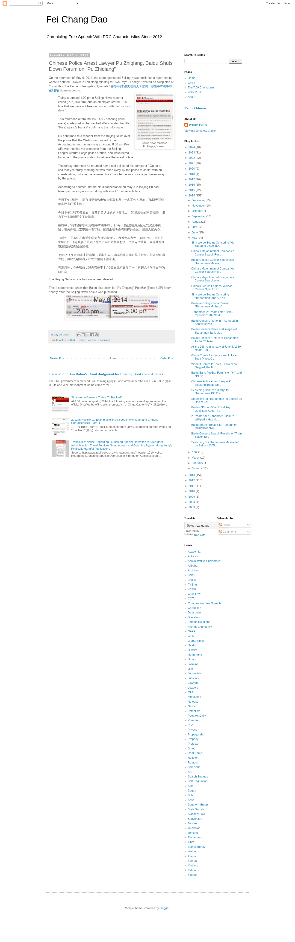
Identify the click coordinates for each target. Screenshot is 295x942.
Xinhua (192, 861)
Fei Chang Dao (77, 19)
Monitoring (194, 696)
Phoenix (193, 720)
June (195, 232)
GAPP (191, 631)
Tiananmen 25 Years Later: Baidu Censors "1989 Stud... (212, 313)
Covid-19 (193, 83)
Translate (199, 535)
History (82, 340)
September (199, 216)
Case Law (194, 594)
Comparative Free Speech (204, 603)
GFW (191, 636)
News (191, 706)
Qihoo (191, 748)
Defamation (195, 612)
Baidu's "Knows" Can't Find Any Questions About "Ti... (210, 409)
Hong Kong (195, 654)
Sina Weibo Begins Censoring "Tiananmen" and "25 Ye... (210, 296)
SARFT (192, 772)
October (197, 211)
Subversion (195, 818)
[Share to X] (87, 334)
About (191, 97)
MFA (190, 692)
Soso (191, 800)
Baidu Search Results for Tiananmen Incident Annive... (214, 426)
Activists (64, 340)
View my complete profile (200, 130)
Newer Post (57, 358)
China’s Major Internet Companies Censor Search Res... (212, 253)
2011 (192, 486)
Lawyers (92, 340)
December (199, 200)
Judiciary (193, 678)
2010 (192, 491)
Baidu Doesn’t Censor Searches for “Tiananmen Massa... (213, 261)
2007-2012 (195, 92)
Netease (193, 701)
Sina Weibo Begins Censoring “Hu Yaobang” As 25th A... (212, 244)
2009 (192, 496)
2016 (192, 184)
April (195, 452)
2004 (192, 502)
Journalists (194, 673)
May (195, 237)
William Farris (198, 124)
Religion (193, 757)
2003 (192, 507)
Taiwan (192, 823)
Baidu (73, 340)
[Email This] (79, 334)
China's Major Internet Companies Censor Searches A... (212, 279)
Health (192, 645)
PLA (190, 725)
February (198, 463)
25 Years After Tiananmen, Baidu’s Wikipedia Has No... (212, 417)
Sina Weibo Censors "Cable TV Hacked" (96, 397)
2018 (192, 174)
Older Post (167, 358)
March (196, 457)
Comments (229, 531)
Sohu (191, 795)
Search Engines (198, 776)
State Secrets (196, 809)
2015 (192, 190)
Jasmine (193, 664)
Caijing (192, 584)
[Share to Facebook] (92, 334)
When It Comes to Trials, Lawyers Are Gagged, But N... (214, 366)
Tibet (191, 842)
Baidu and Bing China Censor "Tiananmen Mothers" (210, 305)
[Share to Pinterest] (96, 334)
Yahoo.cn (194, 870)
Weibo (192, 851)
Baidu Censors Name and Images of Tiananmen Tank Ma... (214, 331)
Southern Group (198, 804)
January (197, 468)
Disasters (194, 617)
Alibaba (193, 565)
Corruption (194, 608)
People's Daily (197, 715)
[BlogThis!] (83, 334)
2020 (192, 168)
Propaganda (196, 734)
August (196, 221)
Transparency (196, 846)
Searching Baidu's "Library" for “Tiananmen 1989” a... (210, 392)
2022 (192, 157)
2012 (192, 480)
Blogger (164, 908)
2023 (192, 152)
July (195, 227)
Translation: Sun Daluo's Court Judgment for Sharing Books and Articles (106, 374)
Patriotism (194, 711)
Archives (193, 570)
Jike (190, 668)
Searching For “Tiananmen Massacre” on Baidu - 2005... (215, 444)
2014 (192, 195)
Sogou (192, 790)
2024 (192, 147)
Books (192, 580)
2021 (192, 163)
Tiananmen (104, 340)
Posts (226, 524)
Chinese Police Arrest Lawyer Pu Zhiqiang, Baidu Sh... (211, 383)
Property (193, 739)
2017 (192, 179)
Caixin (192, 589)
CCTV (191, 598)
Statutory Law (196, 814)
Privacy (192, 729)
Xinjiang (193, 865)
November (199, 205)
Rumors (193, 762)
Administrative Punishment (204, 561)
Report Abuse (195, 108)
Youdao (193, 875)
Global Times (196, 640)
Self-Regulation (197, 781)
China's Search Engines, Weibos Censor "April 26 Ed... (211, 287)
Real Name (195, 753)
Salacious (194, 767)
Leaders (193, 687)
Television (194, 828)
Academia (194, 551)
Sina (191, 786)
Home (112, 358)
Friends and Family (200, 626)
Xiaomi (192, 856)
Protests (193, 743)
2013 (192, 475)
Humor (192, 659)
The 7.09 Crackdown (201, 87)
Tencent (193, 832)
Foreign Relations (199, 622)
